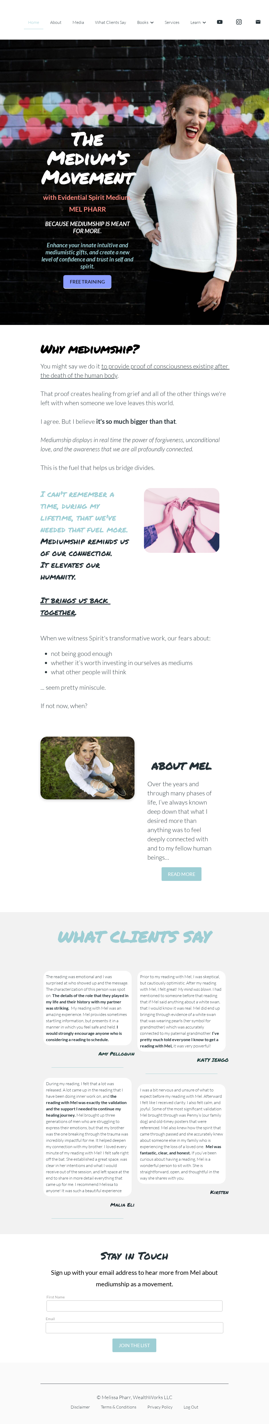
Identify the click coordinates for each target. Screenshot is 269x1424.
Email (50, 1319)
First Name (55, 1297)
